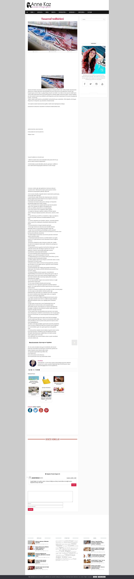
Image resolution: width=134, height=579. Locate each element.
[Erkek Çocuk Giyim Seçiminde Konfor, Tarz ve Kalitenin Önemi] (87, 568)
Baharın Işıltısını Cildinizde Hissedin (42, 542)
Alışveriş (57, 540)
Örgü (74, 559)
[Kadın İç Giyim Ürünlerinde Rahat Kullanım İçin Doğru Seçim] (87, 550)
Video (70, 557)
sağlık (57, 553)
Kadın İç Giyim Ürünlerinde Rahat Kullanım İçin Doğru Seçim (97, 549)
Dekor (62, 542)
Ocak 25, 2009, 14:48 (71, 478)
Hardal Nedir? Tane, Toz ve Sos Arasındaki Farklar (98, 561)
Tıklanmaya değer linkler (65, 555)
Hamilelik (76, 546)
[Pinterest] (31, 370)
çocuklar (58, 560)
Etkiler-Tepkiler (37, 406)
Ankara (60, 540)
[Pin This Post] (46, 412)
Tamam (95, 576)
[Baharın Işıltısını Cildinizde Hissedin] (31, 544)
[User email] (39, 370)
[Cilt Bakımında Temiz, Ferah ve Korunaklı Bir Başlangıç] (87, 557)
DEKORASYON (62, 12)
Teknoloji (58, 555)
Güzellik (39, 538)
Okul (75, 549)
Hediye (57, 548)
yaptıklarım (59, 559)
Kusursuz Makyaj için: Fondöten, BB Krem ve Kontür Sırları (42, 555)
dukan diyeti (68, 544)
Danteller (58, 542)
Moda (72, 549)
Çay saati (71, 559)
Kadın (65, 548)
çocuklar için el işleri (64, 560)
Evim (64, 546)
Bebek (67, 541)
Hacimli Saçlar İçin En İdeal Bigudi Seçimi (42, 567)
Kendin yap (70, 548)
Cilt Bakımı (76, 540)
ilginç (61, 547)
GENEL (32, 12)
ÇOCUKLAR (72, 12)
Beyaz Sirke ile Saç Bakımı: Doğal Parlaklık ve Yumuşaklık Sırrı (42, 548)
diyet (63, 544)
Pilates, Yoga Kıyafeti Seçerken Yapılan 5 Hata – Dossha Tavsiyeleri (97, 543)
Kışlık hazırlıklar (59, 549)
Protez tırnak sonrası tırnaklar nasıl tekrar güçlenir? (40, 561)
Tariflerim (65, 553)
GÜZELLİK (39, 12)
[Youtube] (37, 370)
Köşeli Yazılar (75, 548)
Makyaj (68, 549)
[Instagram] (33, 370)
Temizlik (62, 555)
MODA (47, 12)
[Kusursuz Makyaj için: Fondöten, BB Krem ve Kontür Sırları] (31, 556)
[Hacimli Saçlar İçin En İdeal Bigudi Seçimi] (31, 569)
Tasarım (72, 552)
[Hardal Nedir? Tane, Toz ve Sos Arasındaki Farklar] (87, 563)
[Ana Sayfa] (39, 8)
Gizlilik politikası (101, 576)
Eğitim (66, 546)
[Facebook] (35, 370)
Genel (94, 538)
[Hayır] (132, 577)
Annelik (63, 540)
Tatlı (77, 553)
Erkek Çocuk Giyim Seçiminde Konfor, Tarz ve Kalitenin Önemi (97, 567)
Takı (60, 553)
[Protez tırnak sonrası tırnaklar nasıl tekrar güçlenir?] (31, 563)
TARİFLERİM (81, 12)
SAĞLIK (53, 12)
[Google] (29, 370)
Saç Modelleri (73, 551)
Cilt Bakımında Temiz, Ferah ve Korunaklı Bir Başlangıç (98, 555)
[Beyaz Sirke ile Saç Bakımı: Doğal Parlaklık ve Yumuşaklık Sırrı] (31, 549)
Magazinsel (64, 549)
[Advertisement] (52, 65)
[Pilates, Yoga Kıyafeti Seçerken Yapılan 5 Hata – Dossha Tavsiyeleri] (87, 544)
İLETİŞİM (90, 12)
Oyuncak (57, 551)
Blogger (71, 541)
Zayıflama (66, 559)
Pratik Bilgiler (65, 551)
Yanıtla (74, 484)
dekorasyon (68, 542)
